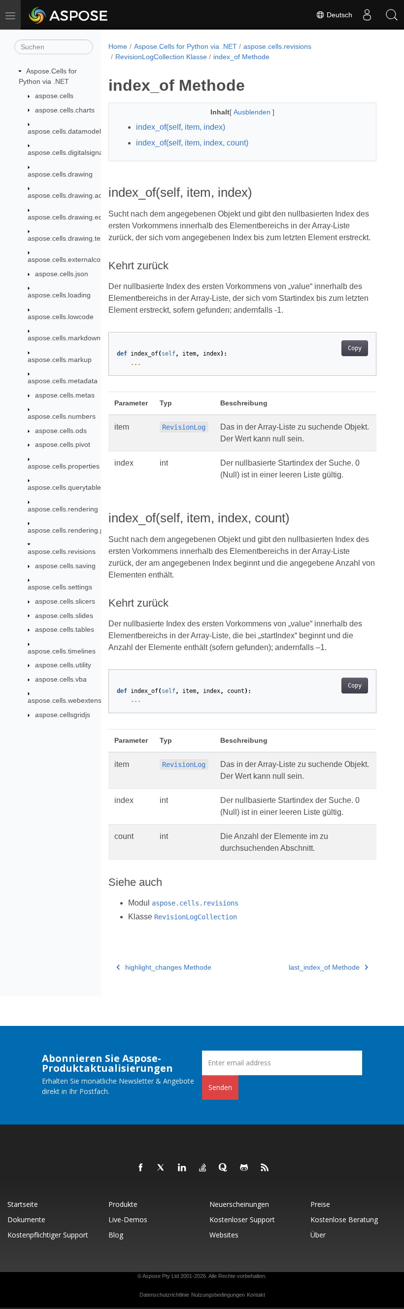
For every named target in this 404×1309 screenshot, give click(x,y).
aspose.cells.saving (65, 566)
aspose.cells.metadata (63, 381)
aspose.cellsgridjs (62, 715)
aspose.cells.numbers (62, 416)
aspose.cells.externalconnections (79, 259)
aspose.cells (54, 96)
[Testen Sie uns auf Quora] (223, 1168)
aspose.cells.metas (65, 395)
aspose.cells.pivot (62, 444)
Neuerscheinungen (239, 1204)
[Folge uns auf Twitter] (161, 1168)
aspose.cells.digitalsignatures (73, 152)
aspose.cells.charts (65, 110)
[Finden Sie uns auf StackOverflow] (203, 1168)
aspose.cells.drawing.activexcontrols (84, 195)
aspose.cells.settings (60, 587)
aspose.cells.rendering (63, 509)
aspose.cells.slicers (65, 601)
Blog (115, 1234)
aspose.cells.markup (60, 360)
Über (318, 1234)
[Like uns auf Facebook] (141, 1168)
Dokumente (26, 1219)
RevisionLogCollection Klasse (161, 57)
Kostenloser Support (242, 1219)
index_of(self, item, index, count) (192, 143)
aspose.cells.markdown (64, 338)
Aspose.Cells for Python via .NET (185, 46)
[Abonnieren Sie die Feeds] (265, 1168)
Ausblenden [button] (253, 112)
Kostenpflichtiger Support (47, 1234)
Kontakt (256, 1295)
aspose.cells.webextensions (71, 700)
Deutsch (338, 15)
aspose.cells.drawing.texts (68, 238)
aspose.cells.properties (64, 466)
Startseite (22, 1204)
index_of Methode (241, 57)
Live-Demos (127, 1219)
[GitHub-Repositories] (244, 1168)
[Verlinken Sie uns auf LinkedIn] (182, 1168)
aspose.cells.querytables (66, 487)
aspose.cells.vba (61, 679)
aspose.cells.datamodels (66, 131)
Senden (220, 1087)
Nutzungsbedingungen (218, 1295)
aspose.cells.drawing (60, 174)
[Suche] (391, 15)
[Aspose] (68, 14)
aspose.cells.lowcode (61, 317)
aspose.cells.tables (64, 629)
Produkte (122, 1204)
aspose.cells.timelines (62, 651)
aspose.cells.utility (63, 665)
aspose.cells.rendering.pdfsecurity (81, 530)
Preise (320, 1204)
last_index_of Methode (324, 967)
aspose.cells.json (61, 274)
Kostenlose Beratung (344, 1219)
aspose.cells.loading (59, 295)
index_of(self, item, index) (180, 127)
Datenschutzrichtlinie (164, 1295)
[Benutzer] (367, 15)
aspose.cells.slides (64, 615)
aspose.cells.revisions (62, 551)
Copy (355, 348)
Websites (223, 1234)
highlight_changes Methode (168, 967)
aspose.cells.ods (61, 431)
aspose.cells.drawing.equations (76, 217)
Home (117, 46)
